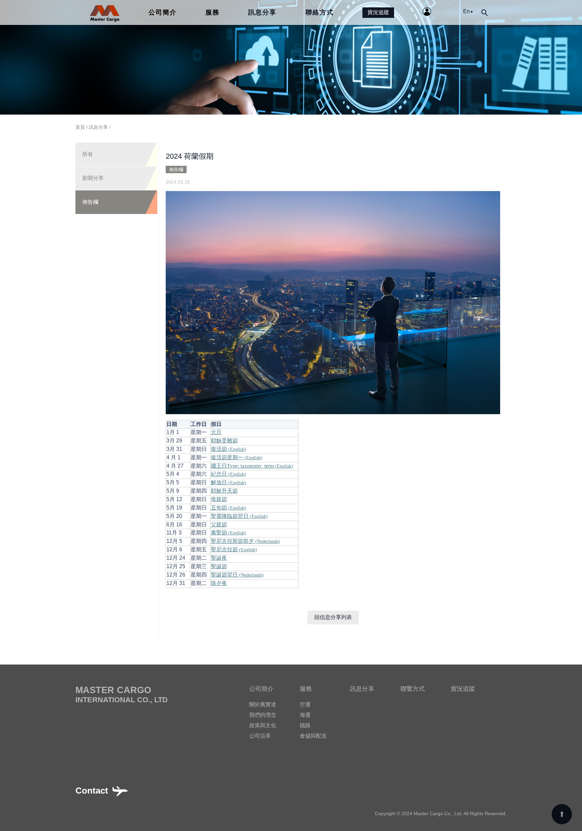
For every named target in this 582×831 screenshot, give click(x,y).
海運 (305, 715)
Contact (91, 790)
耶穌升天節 (224, 491)
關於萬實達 (262, 704)
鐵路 (305, 725)
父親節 (219, 524)
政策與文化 (262, 725)
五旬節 (228, 508)
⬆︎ (562, 814)
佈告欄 (90, 202)
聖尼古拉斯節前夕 (245, 541)
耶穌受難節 (224, 440)
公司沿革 (260, 736)
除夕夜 (219, 583)
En (468, 11)
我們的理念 (262, 715)
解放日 (228, 482)
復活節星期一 (236, 457)
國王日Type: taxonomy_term (252, 466)
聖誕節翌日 (237, 575)
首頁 (80, 127)
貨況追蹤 (378, 12)
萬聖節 (228, 532)
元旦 (216, 432)
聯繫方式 (412, 688)
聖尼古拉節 (234, 549)
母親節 (219, 499)
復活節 (228, 449)
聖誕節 (219, 566)
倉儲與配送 (313, 736)
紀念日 (228, 474)
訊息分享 (262, 12)
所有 (87, 154)
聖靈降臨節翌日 (239, 516)
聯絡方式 (319, 12)
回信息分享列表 (333, 617)
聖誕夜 (219, 558)
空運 (305, 704)
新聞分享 (93, 178)
